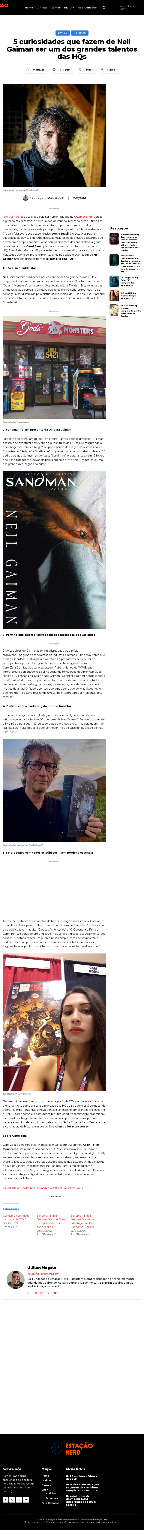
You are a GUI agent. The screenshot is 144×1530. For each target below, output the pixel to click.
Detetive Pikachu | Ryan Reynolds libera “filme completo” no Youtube (82, 1487)
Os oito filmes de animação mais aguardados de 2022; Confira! (81, 1500)
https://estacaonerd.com (42, 1273)
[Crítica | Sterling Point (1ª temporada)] (114, 281)
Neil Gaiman (11, 216)
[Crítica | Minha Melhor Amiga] (114, 295)
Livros (62, 33)
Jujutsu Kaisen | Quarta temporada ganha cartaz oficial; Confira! (131, 310)
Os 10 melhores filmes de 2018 (81, 1477)
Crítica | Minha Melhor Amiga (128, 294)
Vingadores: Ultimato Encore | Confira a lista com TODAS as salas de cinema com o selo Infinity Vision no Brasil (131, 263)
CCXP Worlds (83, 216)
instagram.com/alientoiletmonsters (60, 1187)
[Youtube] (55, 1292)
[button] (103, 7)
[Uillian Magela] (26, 198)
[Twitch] (41, 1292)
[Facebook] (28, 1292)
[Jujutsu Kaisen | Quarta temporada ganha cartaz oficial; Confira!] (114, 310)
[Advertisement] (54, 890)
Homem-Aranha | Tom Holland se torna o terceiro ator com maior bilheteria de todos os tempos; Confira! (130, 242)
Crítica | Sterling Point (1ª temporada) (129, 280)
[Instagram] (35, 1292)
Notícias (80, 33)
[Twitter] (48, 1292)
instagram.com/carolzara (19, 1187)
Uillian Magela (54, 198)
